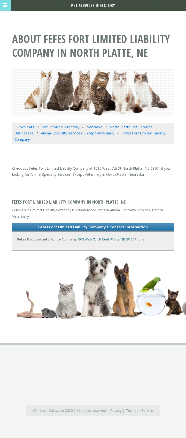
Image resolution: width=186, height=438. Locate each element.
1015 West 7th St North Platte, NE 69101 (105, 239)
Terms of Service (139, 410)
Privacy (116, 410)
